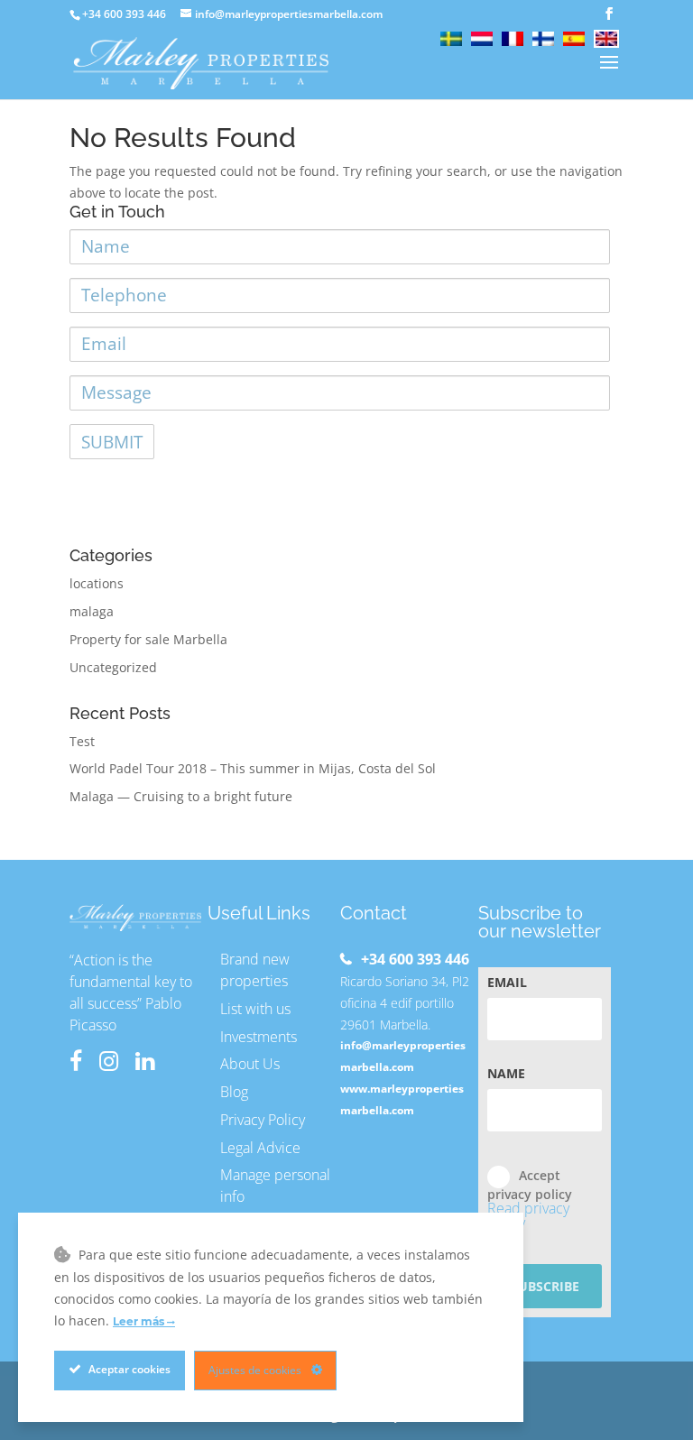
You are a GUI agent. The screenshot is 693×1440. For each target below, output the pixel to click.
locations (96, 583)
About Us (250, 1064)
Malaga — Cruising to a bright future (180, 796)
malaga (91, 611)
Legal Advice (260, 1148)
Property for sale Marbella (148, 639)
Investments (258, 1037)
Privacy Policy (262, 1120)
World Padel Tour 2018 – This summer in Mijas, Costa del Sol (252, 768)
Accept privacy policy (529, 1199)
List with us (255, 1009)
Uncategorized (113, 667)
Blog (234, 1092)
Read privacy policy (528, 1215)
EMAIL (507, 982)
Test (82, 741)
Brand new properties (255, 970)
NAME (506, 1073)
